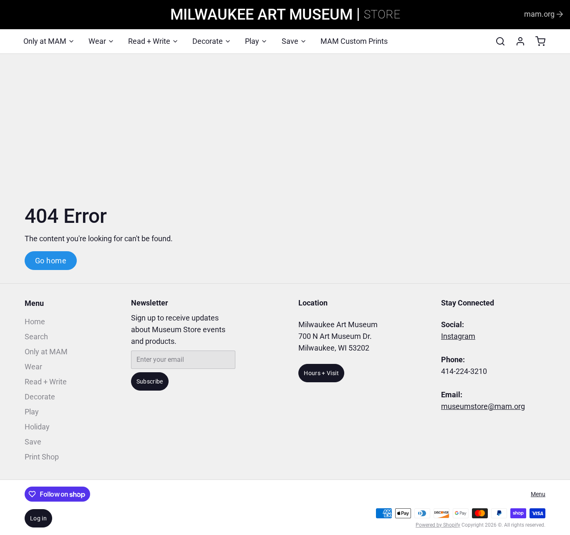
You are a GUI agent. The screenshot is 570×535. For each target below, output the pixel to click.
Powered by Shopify (438, 525)
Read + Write (149, 41)
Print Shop (42, 456)
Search (36, 336)
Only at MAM (44, 41)
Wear (97, 41)
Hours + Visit (321, 373)
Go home (50, 260)
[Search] (497, 41)
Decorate (207, 41)
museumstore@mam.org (483, 406)
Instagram (458, 336)
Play (252, 41)
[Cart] (537, 41)
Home (35, 321)
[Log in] (517, 41)
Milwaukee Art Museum (261, 14)
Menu (34, 303)
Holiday (37, 426)
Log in (38, 518)
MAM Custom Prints (354, 41)
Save (290, 41)
